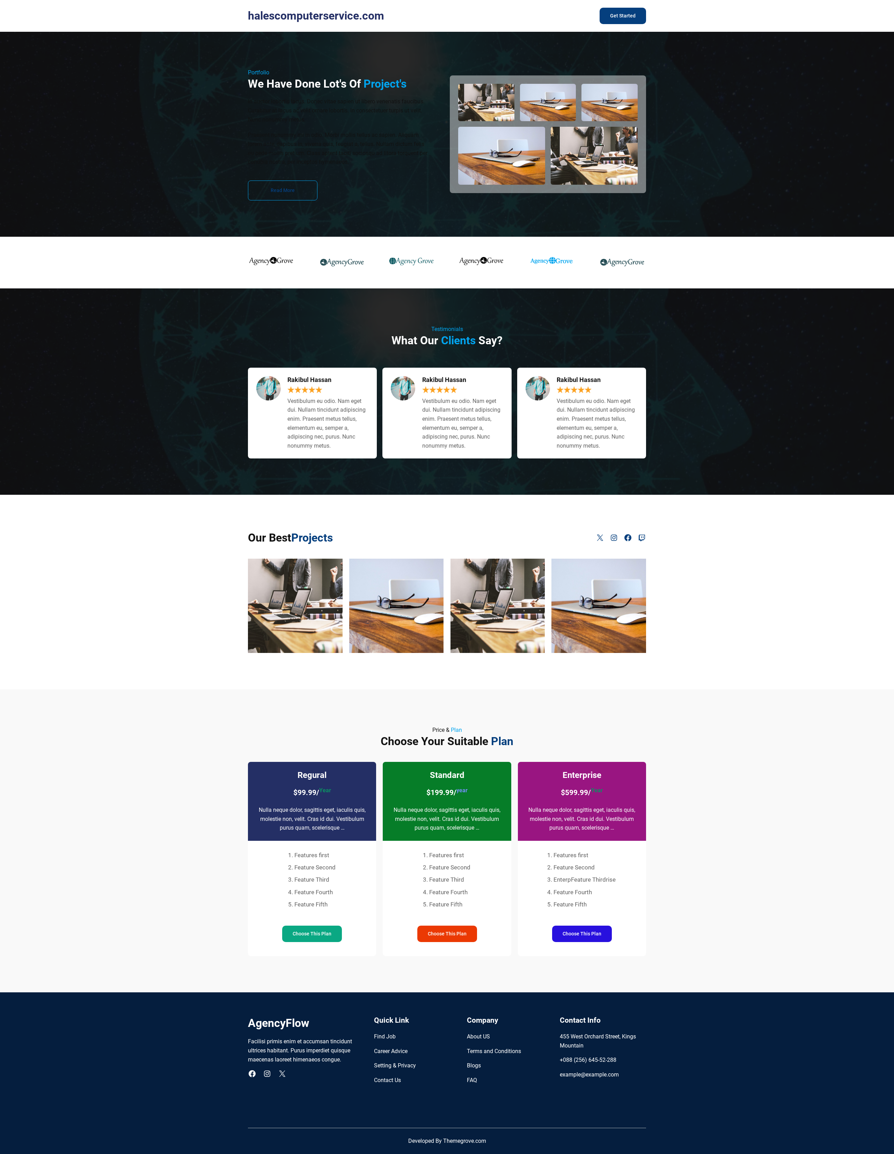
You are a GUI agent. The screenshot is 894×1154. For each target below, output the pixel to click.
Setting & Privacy (395, 1065)
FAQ (472, 1080)
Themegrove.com (464, 1141)
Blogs (474, 1065)
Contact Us (387, 1080)
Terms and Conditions (494, 1051)
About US (478, 1036)
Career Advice (391, 1051)
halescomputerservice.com (316, 15)
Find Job (385, 1036)
